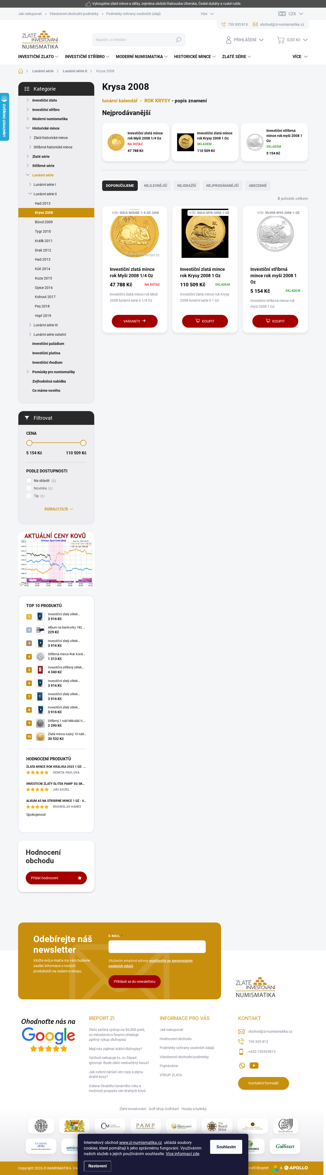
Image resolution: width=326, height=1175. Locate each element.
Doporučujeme (120, 186)
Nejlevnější (155, 186)
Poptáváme (169, 1066)
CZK (292, 13)
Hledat (178, 40)
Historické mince (46, 128)
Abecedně (258, 186)
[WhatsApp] (242, 1064)
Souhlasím (226, 1146)
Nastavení (97, 1166)
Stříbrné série (43, 166)
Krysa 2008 (44, 213)
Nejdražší (186, 186)
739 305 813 (258, 1042)
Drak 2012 (43, 250)
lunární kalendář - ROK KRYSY (136, 101)
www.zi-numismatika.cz (140, 1142)
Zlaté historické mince (51, 138)
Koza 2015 (43, 278)
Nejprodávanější (222, 186)
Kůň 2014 (42, 269)
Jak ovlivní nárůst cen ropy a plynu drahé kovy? (116, 1074)
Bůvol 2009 (44, 222)
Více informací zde (182, 1153)
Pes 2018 (42, 306)
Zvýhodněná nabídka (49, 381)
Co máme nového (46, 390)
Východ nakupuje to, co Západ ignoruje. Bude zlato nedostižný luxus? (119, 1060)
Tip (38, 496)
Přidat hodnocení (44, 878)
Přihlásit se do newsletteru (134, 982)
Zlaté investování (132, 1109)
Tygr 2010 (43, 231)
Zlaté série (41, 157)
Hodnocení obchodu (176, 1039)
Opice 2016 (44, 288)
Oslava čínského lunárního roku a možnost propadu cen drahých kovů (117, 1088)
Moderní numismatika (50, 119)
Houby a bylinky (194, 1109)
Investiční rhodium (47, 362)
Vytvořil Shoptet (256, 1168)
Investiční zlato (44, 100)
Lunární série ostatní (50, 334)
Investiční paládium (48, 344)
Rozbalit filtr (56, 509)
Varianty (132, 321)
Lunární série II (45, 194)
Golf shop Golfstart (164, 1109)
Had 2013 (42, 203)
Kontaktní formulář (264, 1083)
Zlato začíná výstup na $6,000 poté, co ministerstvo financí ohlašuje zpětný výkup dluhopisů (117, 1035)
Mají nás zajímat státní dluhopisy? (115, 1049)
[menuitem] (39, 56)
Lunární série (43, 175)
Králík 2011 (44, 241)
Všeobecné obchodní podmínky (74, 14)
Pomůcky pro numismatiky (53, 372)
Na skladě (44, 481)
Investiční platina (46, 353)
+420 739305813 (262, 1052)
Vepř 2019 (43, 316)
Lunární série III (46, 325)
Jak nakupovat (30, 14)
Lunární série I (45, 185)
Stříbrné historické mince (53, 147)
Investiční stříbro (46, 110)
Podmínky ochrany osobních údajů (133, 14)
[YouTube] (254, 1064)
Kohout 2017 (45, 297)
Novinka (42, 488)
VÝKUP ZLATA (171, 1075)
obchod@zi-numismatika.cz (270, 1031)
